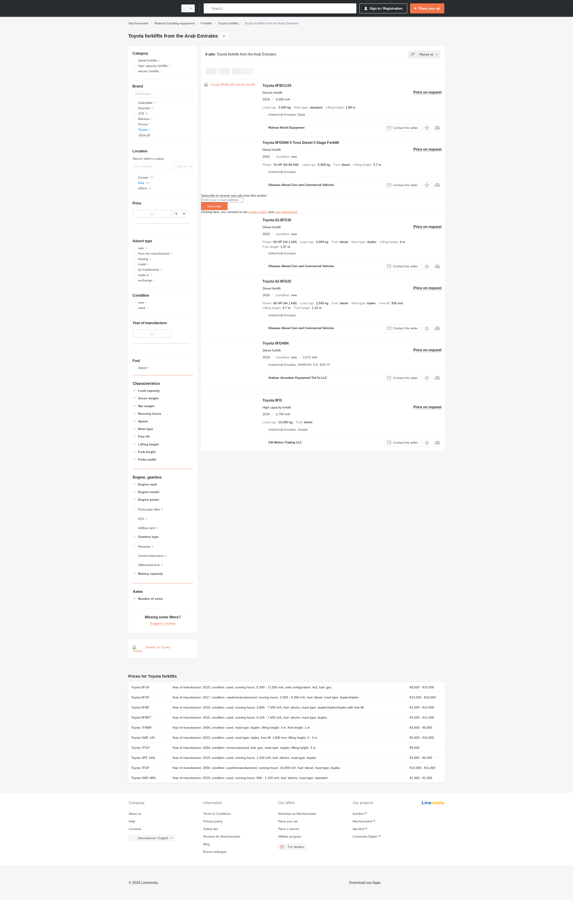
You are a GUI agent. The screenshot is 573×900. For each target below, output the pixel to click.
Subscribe (214, 206)
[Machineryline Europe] (152, 8)
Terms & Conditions (217, 813)
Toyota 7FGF (140, 747)
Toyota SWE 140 (143, 737)
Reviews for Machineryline (221, 836)
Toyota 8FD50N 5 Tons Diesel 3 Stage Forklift (301, 143)
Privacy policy (212, 821)
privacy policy (257, 212)
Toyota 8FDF (140, 697)
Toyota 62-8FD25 (277, 281)
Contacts (135, 829)
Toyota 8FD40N (276, 343)
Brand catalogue (215, 851)
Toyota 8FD (272, 400)
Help (132, 821)
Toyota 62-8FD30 (277, 220)
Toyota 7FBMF (141, 727)
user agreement (286, 212)
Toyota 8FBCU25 (277, 85)
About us (135, 813)
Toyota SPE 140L (143, 758)
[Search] (208, 8)
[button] (427, 127)
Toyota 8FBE (140, 707)
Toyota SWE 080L (143, 778)
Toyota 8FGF (140, 687)
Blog (206, 844)
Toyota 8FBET (141, 717)
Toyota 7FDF (140, 768)
